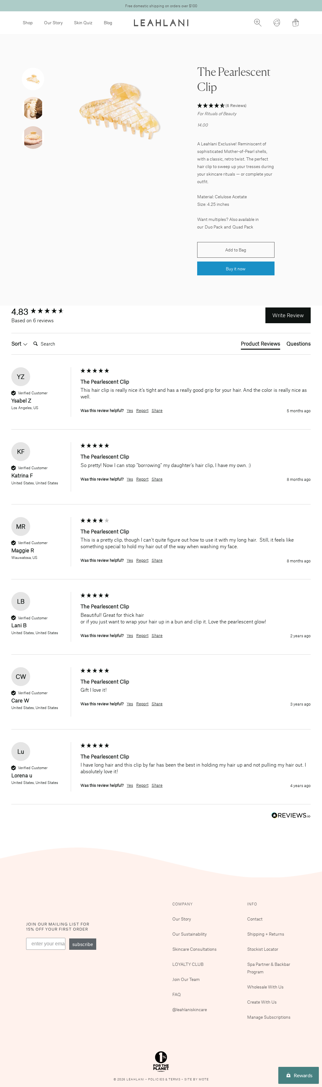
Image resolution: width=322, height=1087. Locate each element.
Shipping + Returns (265, 934)
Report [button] (142, 410)
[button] (235, 106)
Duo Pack (214, 226)
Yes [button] (130, 410)
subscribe (82, 944)
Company (182, 904)
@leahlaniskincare (189, 1009)
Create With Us (262, 1002)
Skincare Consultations (194, 949)
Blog (108, 22)
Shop (28, 22)
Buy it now (236, 268)
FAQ (176, 994)
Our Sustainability (189, 934)
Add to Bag (235, 249)
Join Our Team (186, 979)
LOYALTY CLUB (187, 964)
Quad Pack (242, 226)
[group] (44, 311)
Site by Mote (196, 1079)
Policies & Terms (164, 1079)
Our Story (53, 22)
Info (252, 904)
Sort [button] (17, 343)
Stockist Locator (262, 949)
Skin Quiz (83, 22)
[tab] (260, 344)
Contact (255, 918)
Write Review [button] (288, 315)
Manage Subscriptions (269, 1017)
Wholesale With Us (265, 986)
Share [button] (157, 410)
